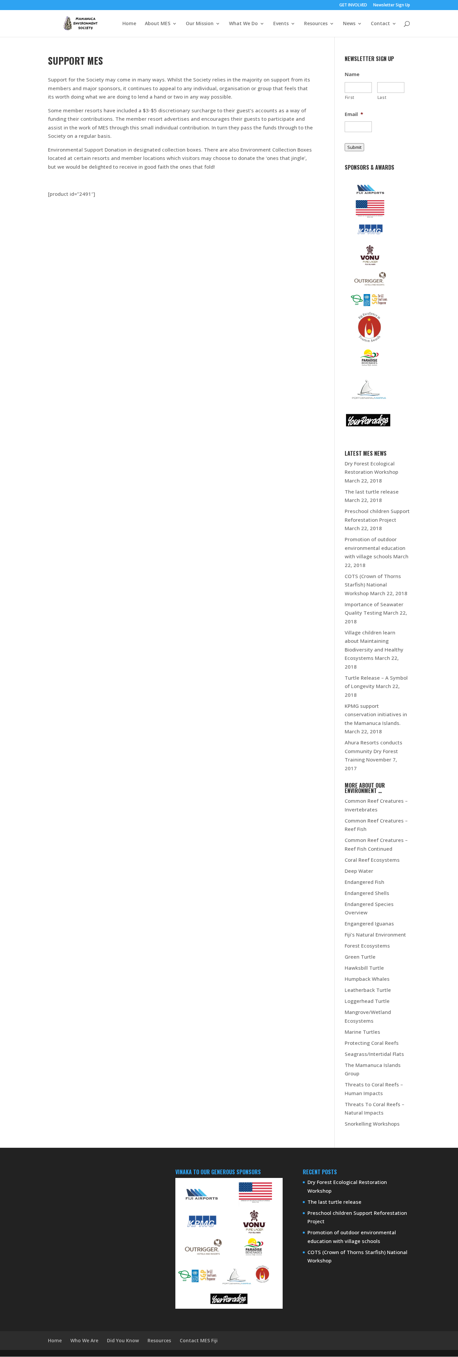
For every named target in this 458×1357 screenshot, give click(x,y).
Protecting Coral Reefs (372, 1042)
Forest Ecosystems (367, 945)
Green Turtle (360, 956)
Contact (380, 23)
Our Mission (200, 23)
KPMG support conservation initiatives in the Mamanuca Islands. (376, 714)
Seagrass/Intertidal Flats (374, 1054)
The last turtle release (372, 491)
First (349, 97)
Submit (354, 147)
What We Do (243, 23)
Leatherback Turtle (368, 989)
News (349, 23)
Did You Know (123, 1340)
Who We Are (84, 1340)
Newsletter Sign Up (391, 5)
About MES (157, 23)
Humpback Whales (367, 978)
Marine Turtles (362, 1031)
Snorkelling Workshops (372, 1123)
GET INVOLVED (353, 5)
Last (382, 97)
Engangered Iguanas (369, 923)
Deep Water (359, 870)
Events (281, 23)
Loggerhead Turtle (367, 1001)
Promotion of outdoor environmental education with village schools (375, 548)
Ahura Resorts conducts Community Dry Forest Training (373, 751)
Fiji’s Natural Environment (375, 934)
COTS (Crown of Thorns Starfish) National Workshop (373, 585)
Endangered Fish (364, 882)
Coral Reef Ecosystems (372, 859)
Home (129, 23)
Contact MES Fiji (199, 1340)
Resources (316, 23)
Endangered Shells (367, 893)
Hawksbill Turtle (364, 967)
